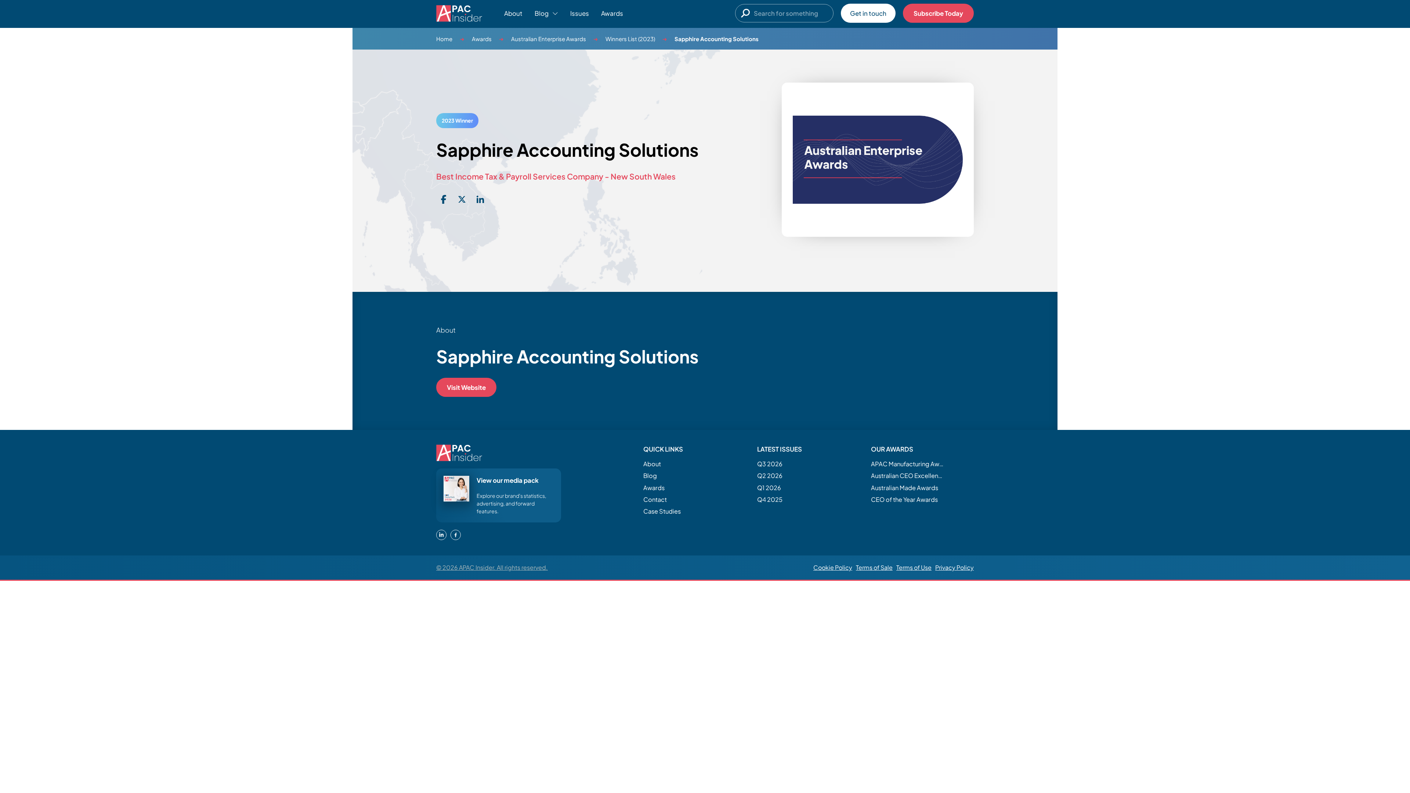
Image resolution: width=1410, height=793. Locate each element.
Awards (612, 13)
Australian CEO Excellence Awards (907, 475)
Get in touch (868, 13)
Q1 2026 (769, 488)
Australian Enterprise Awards (548, 38)
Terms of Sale (874, 567)
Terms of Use (914, 567)
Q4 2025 (769, 499)
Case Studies (662, 511)
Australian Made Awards (904, 488)
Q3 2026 (769, 464)
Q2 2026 (769, 475)
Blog (650, 475)
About (513, 13)
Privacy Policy (954, 567)
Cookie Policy (832, 567)
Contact (655, 499)
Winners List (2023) (630, 38)
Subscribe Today (938, 13)
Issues (579, 13)
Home (444, 38)
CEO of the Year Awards (904, 499)
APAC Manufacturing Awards (907, 464)
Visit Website (466, 387)
